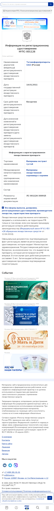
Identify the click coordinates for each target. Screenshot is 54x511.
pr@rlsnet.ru (9, 475)
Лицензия (6, 447)
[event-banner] (26, 340)
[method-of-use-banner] (24, 23)
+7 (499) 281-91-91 (12, 472)
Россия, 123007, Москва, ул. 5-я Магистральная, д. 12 (26, 478)
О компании (7, 437)
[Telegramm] (10, 465)
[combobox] (24, 4)
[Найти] (50, 4)
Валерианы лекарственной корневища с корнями (37, 173)
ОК (49, 498)
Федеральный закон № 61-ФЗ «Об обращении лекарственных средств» (25, 230)
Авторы (5, 454)
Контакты (6, 440)
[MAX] (15, 465)
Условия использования (12, 491)
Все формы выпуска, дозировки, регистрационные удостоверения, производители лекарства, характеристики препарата (27, 210)
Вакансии (6, 450)
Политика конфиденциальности (36, 491)
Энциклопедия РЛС (12, 11)
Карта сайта (7, 443)
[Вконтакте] (4, 465)
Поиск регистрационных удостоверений (35, 11)
